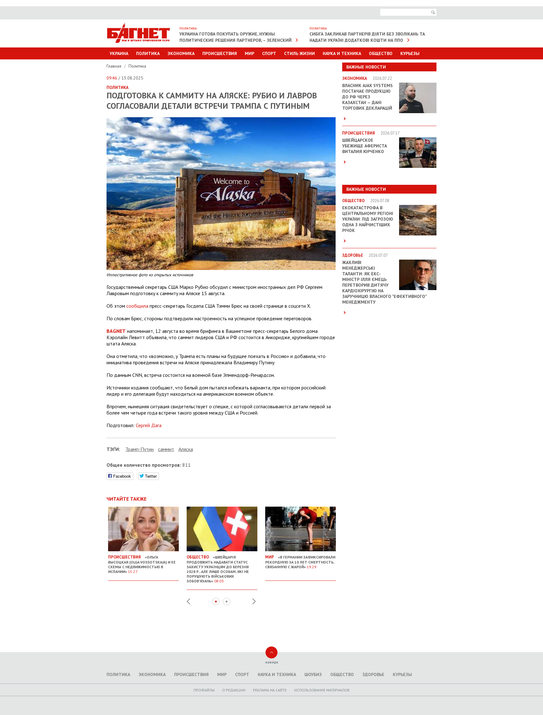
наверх (271, 662)
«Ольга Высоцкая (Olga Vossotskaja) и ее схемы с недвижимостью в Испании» (142, 564)
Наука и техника (342, 53)
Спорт (269, 53)
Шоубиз (313, 674)
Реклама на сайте (270, 690)
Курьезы (410, 53)
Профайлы (204, 690)
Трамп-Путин (139, 449)
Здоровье (373, 674)
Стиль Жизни (299, 53)
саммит (166, 449)
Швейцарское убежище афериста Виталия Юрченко (364, 145)
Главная (115, 66)
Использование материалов (321, 690)
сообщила (137, 306)
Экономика (181, 53)
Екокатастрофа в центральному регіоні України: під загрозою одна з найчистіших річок (367, 219)
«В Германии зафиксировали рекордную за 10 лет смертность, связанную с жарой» (300, 561)
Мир (249, 53)
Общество (380, 53)
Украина (119, 53)
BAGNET (116, 331)
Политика (148, 53)
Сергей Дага (149, 425)
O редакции (233, 690)
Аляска (185, 449)
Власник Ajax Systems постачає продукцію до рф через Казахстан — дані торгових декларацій (367, 97)
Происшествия (219, 53)
